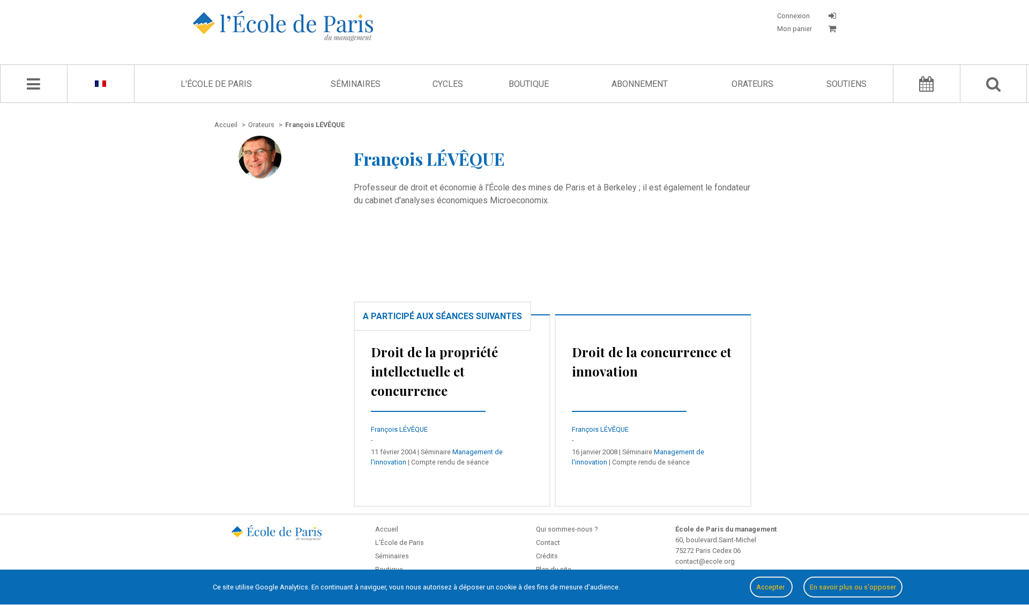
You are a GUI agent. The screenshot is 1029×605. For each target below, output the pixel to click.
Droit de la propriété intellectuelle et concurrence (434, 371)
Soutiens (846, 84)
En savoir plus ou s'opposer (853, 587)
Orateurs (752, 84)
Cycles (448, 84)
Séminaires (356, 84)
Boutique (529, 84)
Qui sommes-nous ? (567, 529)
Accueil (386, 529)
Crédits (547, 556)
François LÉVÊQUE (399, 429)
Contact (548, 542)
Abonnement (640, 84)
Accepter (771, 587)
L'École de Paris (216, 84)
